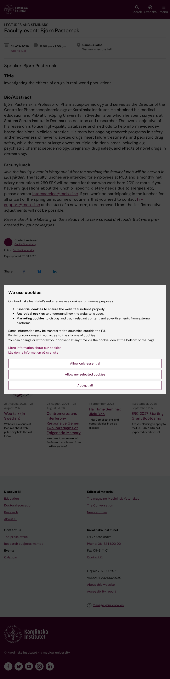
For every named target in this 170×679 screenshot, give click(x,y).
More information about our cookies (34, 348)
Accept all (85, 385)
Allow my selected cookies (85, 374)
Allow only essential (85, 363)
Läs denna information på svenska (33, 352)
